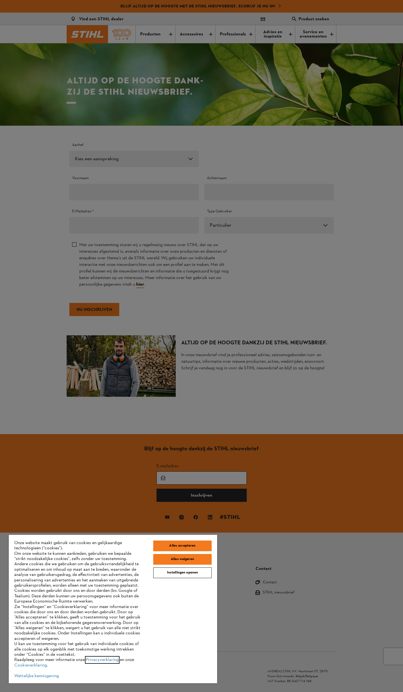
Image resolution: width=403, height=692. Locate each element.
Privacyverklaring (102, 660)
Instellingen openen (182, 572)
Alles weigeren (182, 559)
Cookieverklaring (30, 665)
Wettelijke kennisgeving (36, 676)
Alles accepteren (182, 545)
